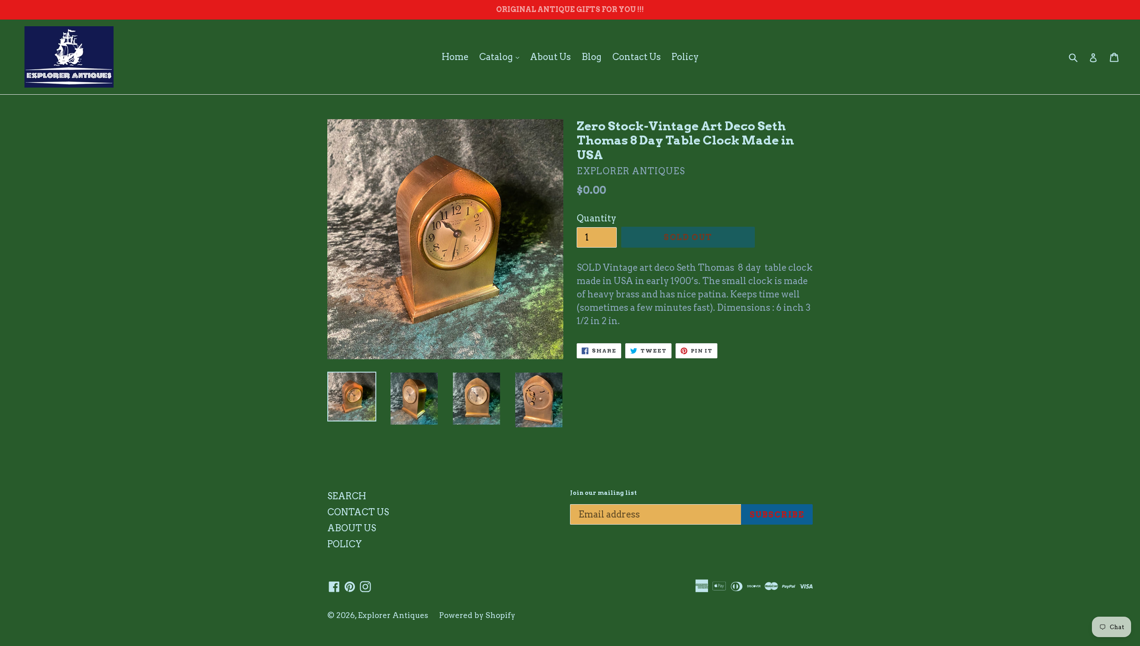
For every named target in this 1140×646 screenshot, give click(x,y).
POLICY (344, 544)
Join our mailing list (603, 493)
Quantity (596, 218)
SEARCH (346, 496)
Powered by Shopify (477, 615)
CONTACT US (358, 512)
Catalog (501, 56)
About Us (550, 57)
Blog (592, 57)
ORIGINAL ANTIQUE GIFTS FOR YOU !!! (570, 9)
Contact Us (636, 57)
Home (455, 57)
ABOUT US (351, 528)
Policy (685, 57)
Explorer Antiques (393, 615)
